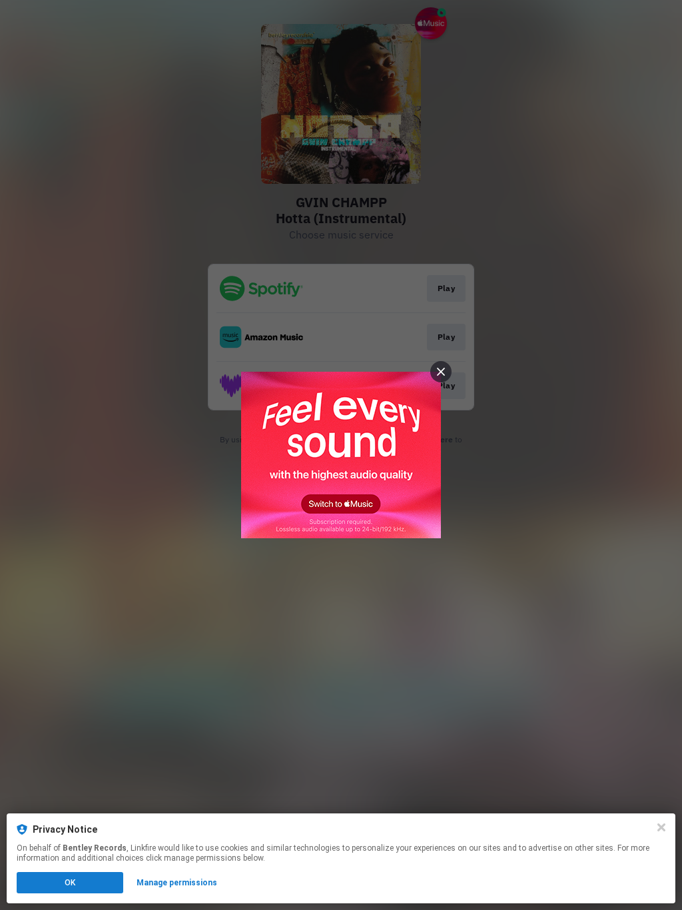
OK (70, 882)
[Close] (661, 827)
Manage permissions (177, 882)
